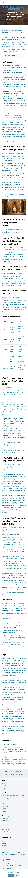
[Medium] (21, 774)
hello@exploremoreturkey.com (13, 865)
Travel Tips (4, 820)
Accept (10, 875)
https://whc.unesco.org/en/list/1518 (13, 747)
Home (6, 771)
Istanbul (4, 841)
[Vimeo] (16, 774)
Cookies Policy (5, 831)
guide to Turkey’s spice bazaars (9, 259)
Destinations (5, 806)
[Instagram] (11, 774)
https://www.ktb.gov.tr (14, 753)
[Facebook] (6, 774)
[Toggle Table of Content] (21, 55)
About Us (4, 783)
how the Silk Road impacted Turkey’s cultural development (13, 510)
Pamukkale (4, 845)
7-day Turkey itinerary (9, 761)
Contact (11, 771)
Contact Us (4, 788)
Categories (16, 771)
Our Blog (4, 785)
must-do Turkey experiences (13, 763)
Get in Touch (5, 822)
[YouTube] (13, 774)
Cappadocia (5, 840)
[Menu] (25, 2)
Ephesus (4, 843)
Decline (17, 875)
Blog (19, 8)
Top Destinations (6, 818)
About (21, 771)
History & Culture (12, 8)
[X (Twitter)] (8, 774)
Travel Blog (4, 808)
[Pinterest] (19, 774)
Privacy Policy (5, 829)
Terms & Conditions (6, 833)
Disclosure (4, 786)
